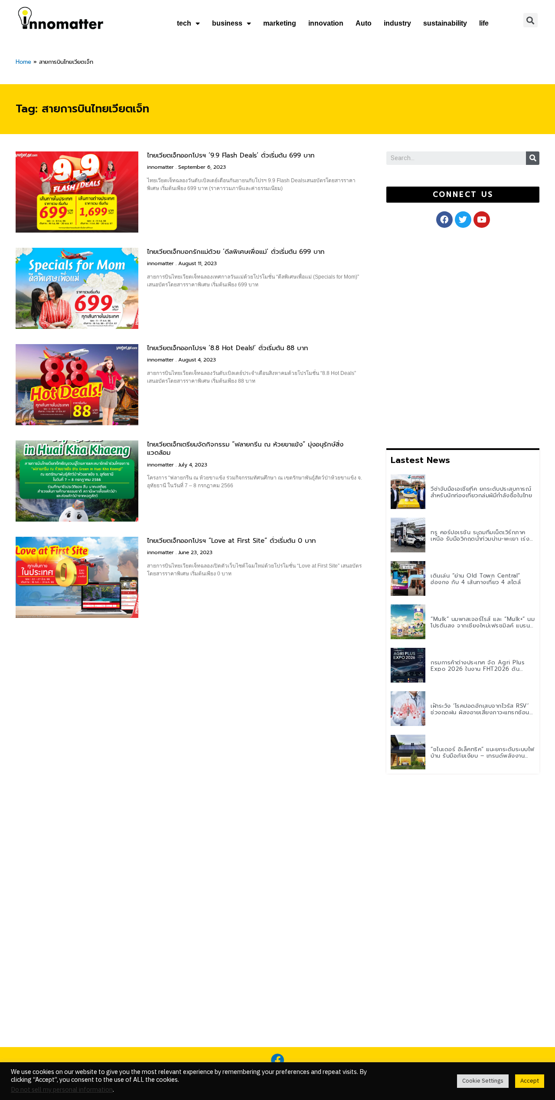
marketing (279, 23)
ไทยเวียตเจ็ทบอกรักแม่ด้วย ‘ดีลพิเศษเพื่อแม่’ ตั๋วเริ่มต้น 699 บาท (235, 251)
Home (23, 62)
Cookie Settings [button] (482, 1081)
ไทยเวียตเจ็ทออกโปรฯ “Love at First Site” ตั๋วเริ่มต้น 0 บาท (231, 540)
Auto (364, 23)
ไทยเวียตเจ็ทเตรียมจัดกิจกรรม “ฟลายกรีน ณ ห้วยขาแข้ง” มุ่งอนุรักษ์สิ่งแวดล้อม (245, 449)
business (227, 23)
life (484, 23)
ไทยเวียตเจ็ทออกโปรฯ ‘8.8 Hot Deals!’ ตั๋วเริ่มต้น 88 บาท (227, 348)
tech (184, 23)
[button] (462, 195)
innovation (325, 23)
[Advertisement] (451, 336)
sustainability (445, 23)
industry (397, 23)
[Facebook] (277, 1060)
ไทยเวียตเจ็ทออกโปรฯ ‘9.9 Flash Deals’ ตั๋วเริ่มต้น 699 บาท (230, 155)
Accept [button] (529, 1081)
